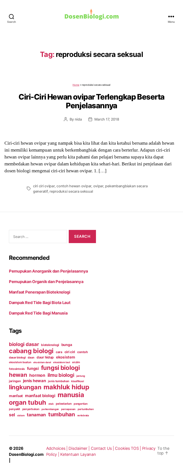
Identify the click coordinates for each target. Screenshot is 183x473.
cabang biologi (31, 351)
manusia (71, 395)
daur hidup (45, 357)
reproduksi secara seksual (71, 191)
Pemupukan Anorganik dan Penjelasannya (48, 271)
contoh (82, 352)
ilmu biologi (61, 375)
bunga (66, 344)
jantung (80, 375)
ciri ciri (69, 352)
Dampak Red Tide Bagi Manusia (38, 313)
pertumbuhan (86, 409)
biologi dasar (24, 344)
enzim (76, 362)
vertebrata (83, 415)
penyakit (14, 409)
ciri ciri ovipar (44, 186)
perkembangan (50, 409)
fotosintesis (17, 369)
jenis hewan (34, 380)
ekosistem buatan (20, 362)
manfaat (16, 396)
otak (51, 403)
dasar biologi (17, 357)
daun (31, 357)
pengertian (80, 403)
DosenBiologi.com (26, 454)
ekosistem (65, 357)
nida (78, 119)
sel (12, 414)
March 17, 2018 (106, 119)
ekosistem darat (42, 362)
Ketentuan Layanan (78, 454)
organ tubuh (27, 402)
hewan (18, 374)
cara (59, 352)
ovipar (98, 186)
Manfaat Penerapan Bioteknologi (39, 292)
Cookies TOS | (128, 448)
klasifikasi (77, 381)
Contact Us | (103, 448)
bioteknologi (50, 345)
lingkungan (25, 387)
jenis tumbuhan (58, 381)
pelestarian (63, 403)
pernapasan (68, 409)
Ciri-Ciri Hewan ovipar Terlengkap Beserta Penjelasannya (91, 101)
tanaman (36, 414)
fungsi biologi (60, 367)
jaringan (15, 381)
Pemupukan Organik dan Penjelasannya (46, 281)
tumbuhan (61, 414)
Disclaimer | (80, 448)
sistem (21, 415)
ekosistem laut (61, 362)
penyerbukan (31, 409)
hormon (37, 375)
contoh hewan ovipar (73, 186)
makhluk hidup (66, 387)
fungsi (33, 368)
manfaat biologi (40, 395)
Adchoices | (57, 448)
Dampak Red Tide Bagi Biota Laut (40, 302)
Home (76, 84)
